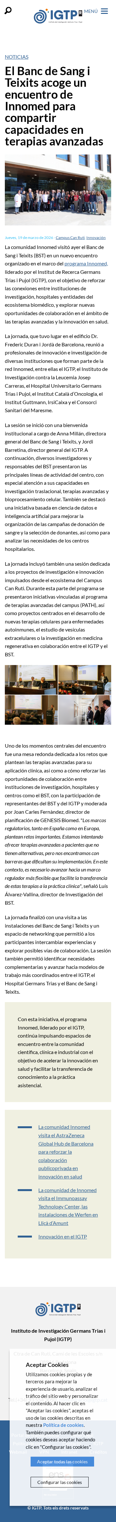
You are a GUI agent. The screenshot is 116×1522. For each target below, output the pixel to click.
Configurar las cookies (59, 1482)
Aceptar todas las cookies (62, 1461)
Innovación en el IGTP (62, 1236)
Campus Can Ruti (70, 237)
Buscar (8, 10)
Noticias (16, 57)
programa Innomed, (86, 263)
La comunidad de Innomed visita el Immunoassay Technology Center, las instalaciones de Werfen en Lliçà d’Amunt (68, 1206)
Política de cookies (63, 1425)
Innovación (96, 237)
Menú (91, 11)
